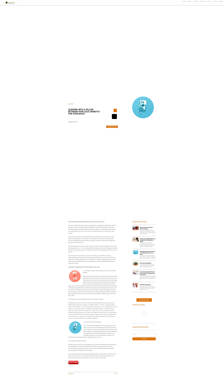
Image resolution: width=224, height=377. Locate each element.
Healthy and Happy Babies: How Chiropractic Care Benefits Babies (148, 240)
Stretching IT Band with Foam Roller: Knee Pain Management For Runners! (147, 273)
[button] (144, 314)
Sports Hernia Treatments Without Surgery (146, 228)
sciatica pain (101, 291)
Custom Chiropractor (10, 3)
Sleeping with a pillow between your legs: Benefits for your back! (147, 253)
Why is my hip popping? (145, 263)
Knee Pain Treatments (145, 284)
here (112, 308)
